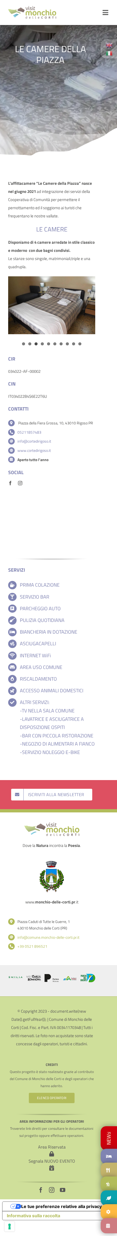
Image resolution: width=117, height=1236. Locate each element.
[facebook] (10, 483)
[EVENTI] (109, 1225)
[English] (109, 45)
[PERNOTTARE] (109, 1138)
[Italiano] (109, 53)
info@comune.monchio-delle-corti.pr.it (48, 937)
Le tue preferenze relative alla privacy (61, 1206)
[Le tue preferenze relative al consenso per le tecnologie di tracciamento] (9, 1226)
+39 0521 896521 (32, 946)
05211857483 (29, 432)
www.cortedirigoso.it (34, 450)
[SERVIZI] (109, 1211)
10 (79, 343)
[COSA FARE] (109, 1184)
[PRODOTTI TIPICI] (109, 1198)
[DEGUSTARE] (109, 1170)
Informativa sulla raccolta (33, 1215)
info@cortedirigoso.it (34, 441)
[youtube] (62, 1190)
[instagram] (20, 483)
